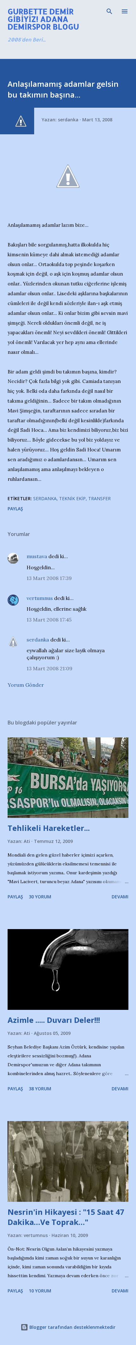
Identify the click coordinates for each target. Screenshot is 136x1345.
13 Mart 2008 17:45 (49, 619)
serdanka (38, 639)
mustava (37, 556)
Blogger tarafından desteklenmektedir (71, 1327)
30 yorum (40, 897)
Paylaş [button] (15, 509)
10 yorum (40, 1291)
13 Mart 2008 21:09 (49, 668)
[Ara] (109, 11)
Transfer (99, 498)
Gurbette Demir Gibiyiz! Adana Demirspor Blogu (43, 18)
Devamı (120, 897)
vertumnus (40, 598)
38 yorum (40, 1089)
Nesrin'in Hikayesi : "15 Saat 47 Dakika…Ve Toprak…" (66, 1217)
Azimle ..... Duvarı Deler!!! (54, 1020)
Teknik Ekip (72, 498)
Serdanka (45, 498)
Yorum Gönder (26, 685)
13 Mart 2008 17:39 (49, 578)
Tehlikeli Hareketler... (49, 828)
